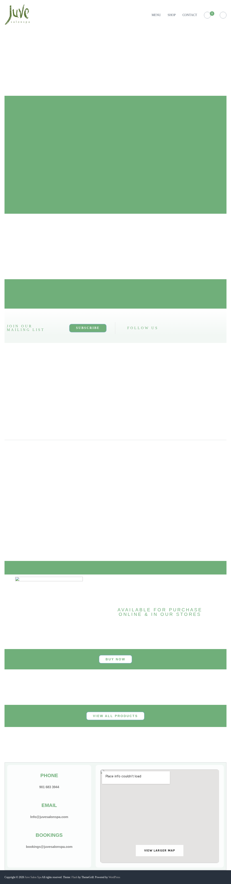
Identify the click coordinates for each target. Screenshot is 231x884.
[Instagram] (182, 328)
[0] (207, 15)
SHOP (172, 15)
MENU (156, 15)
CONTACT (189, 15)
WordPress (114, 877)
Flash (74, 877)
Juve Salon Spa (33, 877)
